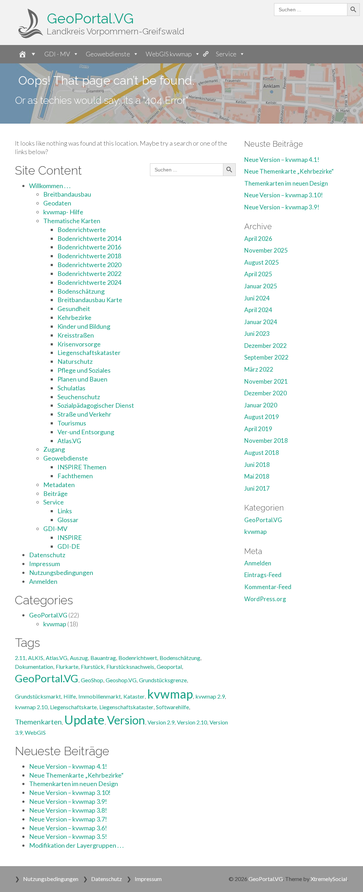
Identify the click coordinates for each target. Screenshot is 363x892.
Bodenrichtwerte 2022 (89, 273)
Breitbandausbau (67, 194)
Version (126, 720)
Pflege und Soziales (84, 370)
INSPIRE (69, 537)
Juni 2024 (257, 298)
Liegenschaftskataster (89, 352)
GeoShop (92, 680)
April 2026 (258, 238)
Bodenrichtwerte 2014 (89, 238)
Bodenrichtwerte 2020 (89, 265)
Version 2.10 (192, 722)
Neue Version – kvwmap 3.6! (68, 828)
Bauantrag (103, 657)
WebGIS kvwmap (169, 54)
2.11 (20, 657)
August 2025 (261, 262)
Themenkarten (38, 721)
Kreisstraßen (75, 335)
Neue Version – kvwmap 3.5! (68, 836)
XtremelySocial (329, 878)
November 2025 (266, 250)
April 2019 (258, 429)
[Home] (25, 54)
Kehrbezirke (74, 317)
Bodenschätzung (81, 291)
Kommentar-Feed (267, 587)
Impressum (44, 564)
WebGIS (35, 732)
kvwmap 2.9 (210, 696)
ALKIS (35, 657)
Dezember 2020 (265, 393)
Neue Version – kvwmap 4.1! (68, 766)
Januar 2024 (260, 322)
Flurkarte (67, 666)
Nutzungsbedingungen (61, 572)
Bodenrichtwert (137, 657)
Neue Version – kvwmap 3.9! (68, 801)
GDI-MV (55, 528)
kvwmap (54, 624)
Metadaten (59, 485)
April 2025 (258, 274)
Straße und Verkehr (84, 414)
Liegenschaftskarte (73, 707)
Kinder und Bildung (83, 326)
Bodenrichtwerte (81, 229)
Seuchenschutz (78, 397)
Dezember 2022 (265, 345)
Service (226, 54)
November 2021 (266, 381)
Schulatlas (71, 388)
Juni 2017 (257, 488)
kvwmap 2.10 (31, 707)
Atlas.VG (69, 441)
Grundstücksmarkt (38, 696)
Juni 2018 (257, 464)
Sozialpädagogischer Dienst (95, 405)
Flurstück (92, 666)
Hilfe (69, 696)
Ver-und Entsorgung (85, 432)
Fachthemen (75, 476)
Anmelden (43, 581)
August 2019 (261, 416)
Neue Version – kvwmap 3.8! (68, 810)
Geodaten (57, 203)
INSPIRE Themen (81, 467)
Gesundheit (73, 308)
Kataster (134, 696)
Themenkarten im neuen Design (73, 783)
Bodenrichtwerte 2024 (89, 282)
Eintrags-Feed (262, 574)
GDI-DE (68, 546)
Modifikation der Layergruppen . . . (76, 845)
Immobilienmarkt (99, 696)
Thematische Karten (71, 221)
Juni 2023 (257, 333)
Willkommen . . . (50, 186)
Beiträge (55, 493)
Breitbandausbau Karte (89, 300)
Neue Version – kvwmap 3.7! (68, 819)
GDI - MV (57, 54)
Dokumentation (34, 666)
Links (64, 511)
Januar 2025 (260, 286)
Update (84, 719)
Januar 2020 (260, 405)
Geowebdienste (108, 54)
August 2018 (261, 452)
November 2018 (266, 440)
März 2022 (258, 369)
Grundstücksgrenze (163, 680)
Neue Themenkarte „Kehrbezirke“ (76, 775)
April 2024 (258, 310)
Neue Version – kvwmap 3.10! (70, 792)
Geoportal (169, 666)
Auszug (79, 657)
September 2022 (266, 357)
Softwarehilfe (172, 707)
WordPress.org (265, 599)
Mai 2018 (256, 476)
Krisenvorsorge (79, 344)
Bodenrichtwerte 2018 (89, 256)
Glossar (67, 520)
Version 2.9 (160, 722)
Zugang (54, 449)
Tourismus (71, 423)
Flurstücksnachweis (130, 666)
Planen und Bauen (82, 379)
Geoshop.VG (121, 680)
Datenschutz (47, 555)
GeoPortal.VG (90, 18)
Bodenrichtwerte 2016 (89, 247)
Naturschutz (75, 361)
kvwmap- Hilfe (63, 212)
